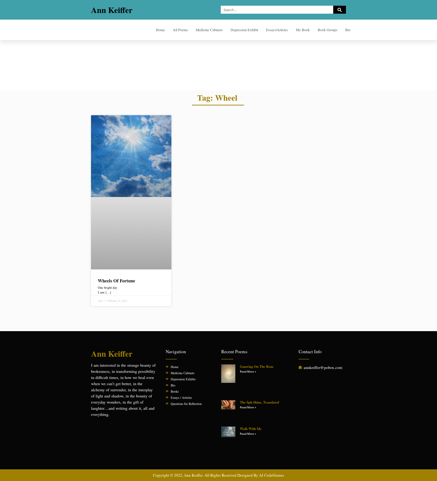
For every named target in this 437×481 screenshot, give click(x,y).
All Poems (180, 29)
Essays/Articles (277, 29)
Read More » (248, 372)
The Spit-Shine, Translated (259, 402)
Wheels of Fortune (116, 280)
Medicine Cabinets (209, 29)
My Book (303, 29)
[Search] (339, 10)
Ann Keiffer (111, 10)
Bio (348, 29)
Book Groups (327, 29)
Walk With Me (251, 428)
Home (160, 29)
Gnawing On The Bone (257, 366)
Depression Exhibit (244, 29)
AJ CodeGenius (271, 475)
